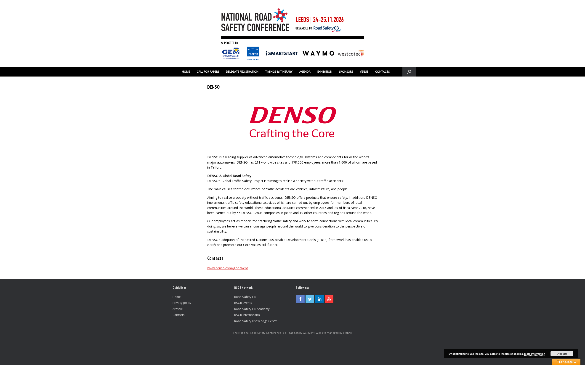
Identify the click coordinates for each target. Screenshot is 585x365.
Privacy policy (182, 303)
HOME (186, 72)
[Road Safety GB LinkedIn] (319, 299)
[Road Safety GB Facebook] (300, 299)
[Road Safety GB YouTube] (329, 299)
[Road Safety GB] (292, 33)
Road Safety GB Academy (252, 309)
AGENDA (305, 72)
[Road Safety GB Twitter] (310, 299)
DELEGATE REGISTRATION (242, 72)
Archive (178, 309)
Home (177, 297)
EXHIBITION (324, 72)
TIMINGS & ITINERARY (278, 72)
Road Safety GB (245, 297)
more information (534, 353)
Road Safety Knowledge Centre (256, 321)
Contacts (179, 315)
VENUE (364, 72)
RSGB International (247, 315)
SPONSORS (346, 72)
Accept (562, 354)
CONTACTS (382, 72)
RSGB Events (243, 303)
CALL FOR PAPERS (208, 72)
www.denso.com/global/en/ (227, 268)
